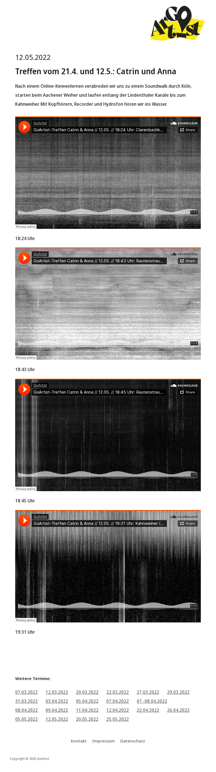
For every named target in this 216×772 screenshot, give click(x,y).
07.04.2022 (117, 701)
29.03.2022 (178, 692)
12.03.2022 (57, 692)
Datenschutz (132, 741)
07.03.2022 (26, 692)
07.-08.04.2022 (152, 701)
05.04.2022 (87, 701)
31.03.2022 (26, 701)
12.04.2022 (117, 710)
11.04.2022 (87, 710)
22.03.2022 (117, 692)
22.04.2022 (148, 710)
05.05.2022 (26, 719)
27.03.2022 (148, 692)
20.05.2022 (87, 719)
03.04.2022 (57, 701)
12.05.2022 (57, 719)
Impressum (103, 741)
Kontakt (79, 741)
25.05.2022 (117, 719)
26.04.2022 (178, 710)
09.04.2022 (57, 710)
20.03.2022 (87, 692)
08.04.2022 (26, 710)
